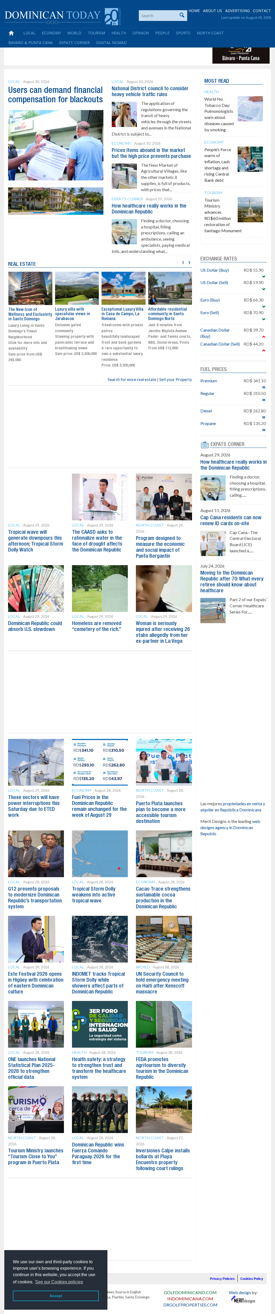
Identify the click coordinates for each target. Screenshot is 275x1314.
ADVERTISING (237, 10)
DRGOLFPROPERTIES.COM (190, 1304)
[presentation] (183, 262)
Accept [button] (55, 1296)
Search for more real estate (132, 379)
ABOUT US (212, 10)
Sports (183, 32)
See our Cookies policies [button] (59, 1282)
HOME (194, 10)
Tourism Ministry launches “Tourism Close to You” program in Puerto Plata (35, 1157)
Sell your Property (175, 379)
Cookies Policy (251, 1279)
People (162, 32)
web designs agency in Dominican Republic (230, 827)
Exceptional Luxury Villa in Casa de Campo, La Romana (122, 314)
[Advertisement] (103, 51)
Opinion (140, 32)
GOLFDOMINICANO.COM (190, 1292)
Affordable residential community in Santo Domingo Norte (167, 314)
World (74, 32)
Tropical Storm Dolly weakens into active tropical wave (93, 895)
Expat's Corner (127, 199)
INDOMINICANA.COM (190, 1298)
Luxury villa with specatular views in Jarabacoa (72, 314)
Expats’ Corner (74, 42)
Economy (51, 32)
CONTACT (262, 10)
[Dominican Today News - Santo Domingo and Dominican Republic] (62, 16)
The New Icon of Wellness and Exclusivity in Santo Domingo (30, 314)
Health (118, 32)
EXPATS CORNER (227, 444)
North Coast (210, 32)
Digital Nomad (111, 42)
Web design (240, 1292)
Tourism (96, 32)
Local (29, 32)
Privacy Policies (222, 1279)
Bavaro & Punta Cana (30, 42)
